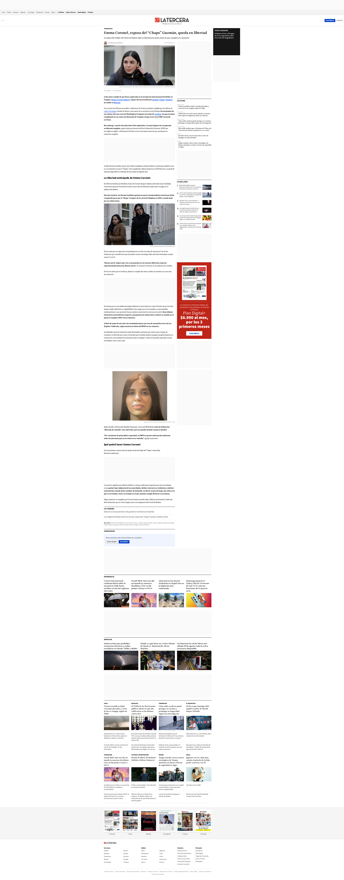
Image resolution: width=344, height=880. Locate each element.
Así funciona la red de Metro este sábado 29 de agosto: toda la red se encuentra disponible (192, 646)
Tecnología (31, 12)
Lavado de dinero (144, 525)
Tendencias (108, 29)
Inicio (3, 12)
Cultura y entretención (140, 755)
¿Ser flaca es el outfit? (193, 785)
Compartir (108, 90)
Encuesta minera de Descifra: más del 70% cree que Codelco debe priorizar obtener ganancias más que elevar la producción (143, 737)
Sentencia (166, 523)
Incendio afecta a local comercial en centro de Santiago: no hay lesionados (193, 136)
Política (9, 12)
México (111, 525)
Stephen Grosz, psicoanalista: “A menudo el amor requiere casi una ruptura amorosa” (189, 202)
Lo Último (61, 12)
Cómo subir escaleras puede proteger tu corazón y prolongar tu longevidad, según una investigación (194, 122)
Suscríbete (124, 542)
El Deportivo (39, 12)
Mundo (47, 12)
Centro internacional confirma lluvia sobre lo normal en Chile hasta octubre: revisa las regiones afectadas (116, 586)
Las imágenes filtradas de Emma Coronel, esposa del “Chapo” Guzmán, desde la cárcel (136, 517)
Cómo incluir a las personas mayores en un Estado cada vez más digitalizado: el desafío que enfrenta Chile (190, 226)
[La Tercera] (112, 831)
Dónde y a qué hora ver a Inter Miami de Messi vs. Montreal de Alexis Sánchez (157, 646)
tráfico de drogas (110, 111)
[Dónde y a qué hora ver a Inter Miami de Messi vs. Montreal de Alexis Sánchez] (157, 660)
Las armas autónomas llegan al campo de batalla (169, 795)
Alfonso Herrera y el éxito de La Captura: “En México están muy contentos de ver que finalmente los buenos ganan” (143, 797)
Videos (53, 12)
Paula (188, 755)
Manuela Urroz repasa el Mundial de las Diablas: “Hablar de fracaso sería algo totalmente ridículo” (198, 747)
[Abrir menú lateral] (3, 20)
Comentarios (117, 90)
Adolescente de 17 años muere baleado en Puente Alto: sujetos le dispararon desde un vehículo (194, 114)
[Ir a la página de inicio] (172, 20)
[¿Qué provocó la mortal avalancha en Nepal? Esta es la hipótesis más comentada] (171, 600)
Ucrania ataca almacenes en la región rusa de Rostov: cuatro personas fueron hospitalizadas (171, 787)
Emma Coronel (128, 523)
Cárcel (155, 523)
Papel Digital (81, 12)
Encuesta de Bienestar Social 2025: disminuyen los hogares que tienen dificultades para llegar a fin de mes (143, 747)
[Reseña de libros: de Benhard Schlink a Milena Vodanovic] (144, 774)
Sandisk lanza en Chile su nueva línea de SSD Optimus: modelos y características (116, 787)
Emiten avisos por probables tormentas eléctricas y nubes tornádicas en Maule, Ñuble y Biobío (120, 646)
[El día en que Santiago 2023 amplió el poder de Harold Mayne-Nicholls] (198, 723)
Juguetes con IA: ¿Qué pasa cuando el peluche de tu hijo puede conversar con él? (198, 760)
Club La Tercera (71, 12)
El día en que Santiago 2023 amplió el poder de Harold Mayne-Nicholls (197, 708)
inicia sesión (111, 542)
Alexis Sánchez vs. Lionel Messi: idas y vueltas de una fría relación (198, 735)
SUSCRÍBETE (194, 333)
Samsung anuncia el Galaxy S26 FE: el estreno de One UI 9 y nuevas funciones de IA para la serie (197, 586)
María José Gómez (116, 43)
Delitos (131, 525)
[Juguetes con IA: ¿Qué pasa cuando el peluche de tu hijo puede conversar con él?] (198, 774)
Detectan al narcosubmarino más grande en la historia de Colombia (129, 512)
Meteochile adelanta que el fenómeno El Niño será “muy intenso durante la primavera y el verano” (194, 129)
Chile (106, 703)
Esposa (116, 525)
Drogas (136, 525)
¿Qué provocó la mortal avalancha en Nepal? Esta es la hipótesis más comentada (171, 585)
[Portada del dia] (194, 299)
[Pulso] (130, 831)
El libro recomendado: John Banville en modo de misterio (143, 786)
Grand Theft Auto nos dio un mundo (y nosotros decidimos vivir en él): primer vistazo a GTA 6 (142, 585)
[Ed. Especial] (167, 831)
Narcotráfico (119, 523)
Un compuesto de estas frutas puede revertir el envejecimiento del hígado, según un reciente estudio (190, 217)
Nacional (15, 12)
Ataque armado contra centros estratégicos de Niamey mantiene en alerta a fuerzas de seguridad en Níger (194, 145)
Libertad (159, 523)
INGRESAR (340, 20)
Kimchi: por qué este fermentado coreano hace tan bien (197, 795)
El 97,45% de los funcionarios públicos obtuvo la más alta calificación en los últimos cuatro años (143, 710)
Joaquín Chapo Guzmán (145, 523)
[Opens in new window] (148, 831)
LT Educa (90, 12)
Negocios (23, 12)
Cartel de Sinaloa (124, 525)
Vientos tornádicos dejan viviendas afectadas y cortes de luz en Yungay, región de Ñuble (193, 107)
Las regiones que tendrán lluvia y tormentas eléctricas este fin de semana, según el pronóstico (189, 210)
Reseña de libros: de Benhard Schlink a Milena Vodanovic (143, 759)
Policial (113, 523)
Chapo (135, 523)
